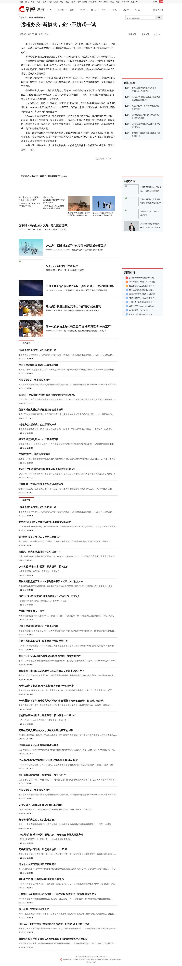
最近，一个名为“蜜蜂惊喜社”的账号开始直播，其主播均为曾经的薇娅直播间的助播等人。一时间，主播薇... (65, 824)
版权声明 (96, 959)
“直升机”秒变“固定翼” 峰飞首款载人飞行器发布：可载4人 (49, 596)
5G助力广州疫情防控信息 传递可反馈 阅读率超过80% (47, 394)
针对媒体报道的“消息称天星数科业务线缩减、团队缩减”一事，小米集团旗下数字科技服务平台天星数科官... (65, 899)
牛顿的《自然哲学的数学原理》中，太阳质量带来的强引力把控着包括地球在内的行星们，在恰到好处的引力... (67, 675)
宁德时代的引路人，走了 (31, 611)
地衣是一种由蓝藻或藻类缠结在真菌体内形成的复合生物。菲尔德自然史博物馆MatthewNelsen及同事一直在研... (68, 384)
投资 (73, 2)
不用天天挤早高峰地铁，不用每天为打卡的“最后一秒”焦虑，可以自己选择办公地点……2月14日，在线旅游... (66, 355)
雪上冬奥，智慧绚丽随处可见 (34, 909)
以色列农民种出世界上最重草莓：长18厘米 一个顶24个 (47, 715)
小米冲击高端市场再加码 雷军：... (142, 314)
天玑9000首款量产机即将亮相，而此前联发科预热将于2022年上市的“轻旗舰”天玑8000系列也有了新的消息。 (66, 586)
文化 (85, 2)
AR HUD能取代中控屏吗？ (62, 265)
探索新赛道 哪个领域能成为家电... (142, 278)
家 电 (72, 10)
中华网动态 (118, 959)
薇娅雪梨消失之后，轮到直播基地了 (37, 819)
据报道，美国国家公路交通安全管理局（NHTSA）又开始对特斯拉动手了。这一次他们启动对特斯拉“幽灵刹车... (68, 928)
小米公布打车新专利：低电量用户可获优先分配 (43, 641)
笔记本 (126, 10)
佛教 (100, 2)
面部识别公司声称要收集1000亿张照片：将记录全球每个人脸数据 (53, 938)
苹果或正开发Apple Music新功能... (142, 306)
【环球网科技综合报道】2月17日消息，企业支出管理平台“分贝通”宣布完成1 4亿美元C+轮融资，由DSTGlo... (66, 765)
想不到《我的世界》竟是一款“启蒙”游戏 (43, 225)
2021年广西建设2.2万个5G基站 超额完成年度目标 (76, 245)
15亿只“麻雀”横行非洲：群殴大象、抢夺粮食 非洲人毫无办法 (51, 834)
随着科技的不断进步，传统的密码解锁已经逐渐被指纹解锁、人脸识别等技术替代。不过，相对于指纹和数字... (67, 943)
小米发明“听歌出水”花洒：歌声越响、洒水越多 (43, 566)
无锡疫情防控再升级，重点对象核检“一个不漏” (43, 849)
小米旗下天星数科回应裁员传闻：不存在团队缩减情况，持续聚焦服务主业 (57, 894)
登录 (161, 2)
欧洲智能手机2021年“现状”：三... (142, 310)
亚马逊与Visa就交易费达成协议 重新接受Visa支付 (45, 522)
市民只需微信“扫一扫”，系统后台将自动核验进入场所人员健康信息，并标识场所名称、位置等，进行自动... (65, 705)
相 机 (137, 10)
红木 (106, 2)
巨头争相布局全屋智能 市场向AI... (142, 286)
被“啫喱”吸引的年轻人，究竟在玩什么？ (40, 536)
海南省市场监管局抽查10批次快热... (143, 294)
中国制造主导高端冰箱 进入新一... (142, 302)
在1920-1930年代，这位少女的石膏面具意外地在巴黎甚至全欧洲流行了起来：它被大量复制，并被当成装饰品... (68, 735)
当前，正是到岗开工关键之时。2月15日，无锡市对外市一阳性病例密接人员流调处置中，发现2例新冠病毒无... (67, 854)
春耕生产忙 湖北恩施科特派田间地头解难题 (41, 879)
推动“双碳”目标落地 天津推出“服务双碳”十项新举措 (46, 685)
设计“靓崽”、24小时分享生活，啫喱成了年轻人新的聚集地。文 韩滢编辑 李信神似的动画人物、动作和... (64, 541)
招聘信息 (89, 959)
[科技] (27, 9)
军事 (33, 2)
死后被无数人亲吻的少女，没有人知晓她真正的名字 (46, 730)
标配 (35, 154)
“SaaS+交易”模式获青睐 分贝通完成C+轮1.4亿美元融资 (48, 760)
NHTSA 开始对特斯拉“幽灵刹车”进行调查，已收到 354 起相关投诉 (54, 924)
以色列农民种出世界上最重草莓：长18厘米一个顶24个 (43, 720)
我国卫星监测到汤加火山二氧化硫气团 (39, 365)
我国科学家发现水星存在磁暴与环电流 (39, 745)
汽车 (38, 2)
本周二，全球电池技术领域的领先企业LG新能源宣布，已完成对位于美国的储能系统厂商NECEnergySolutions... (68, 661)
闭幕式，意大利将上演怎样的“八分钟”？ (40, 551)
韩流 (112, 2)
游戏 (44, 2)
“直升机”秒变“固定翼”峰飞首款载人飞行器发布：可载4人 (43, 601)
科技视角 (39, 17)
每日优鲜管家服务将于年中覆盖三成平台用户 (42, 775)
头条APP (134, 2)
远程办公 (30, 154)
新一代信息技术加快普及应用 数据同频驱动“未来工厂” (79, 326)
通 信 (82, 10)
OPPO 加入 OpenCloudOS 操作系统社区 (41, 805)
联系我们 (82, 959)
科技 (50, 2)
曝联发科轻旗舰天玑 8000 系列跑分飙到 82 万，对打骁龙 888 (51, 581)
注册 (155, 2)
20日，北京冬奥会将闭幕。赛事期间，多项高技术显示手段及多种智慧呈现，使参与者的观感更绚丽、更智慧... (67, 914)
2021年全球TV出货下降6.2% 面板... (143, 282)
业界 (128, 88)
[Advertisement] (60, 189)
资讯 (27, 2)
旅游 (56, 2)
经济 (62, 2)
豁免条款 (103, 959)
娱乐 (67, 2)
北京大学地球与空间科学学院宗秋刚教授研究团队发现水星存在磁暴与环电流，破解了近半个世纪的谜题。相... (67, 750)
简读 (117, 2)
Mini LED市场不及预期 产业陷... (141, 290)
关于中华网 (67, 959)
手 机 (104, 10)
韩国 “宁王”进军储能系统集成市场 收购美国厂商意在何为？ (50, 656)
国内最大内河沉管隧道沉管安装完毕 (37, 864)
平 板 (114, 10)
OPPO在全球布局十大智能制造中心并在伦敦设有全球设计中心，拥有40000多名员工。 (57, 809)
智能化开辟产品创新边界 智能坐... (142, 298)
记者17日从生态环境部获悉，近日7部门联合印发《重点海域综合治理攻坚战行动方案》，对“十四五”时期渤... (66, 414)
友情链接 (110, 959)
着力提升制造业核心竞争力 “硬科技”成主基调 (73, 306)
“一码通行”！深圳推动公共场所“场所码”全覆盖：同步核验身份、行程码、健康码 (61, 700)
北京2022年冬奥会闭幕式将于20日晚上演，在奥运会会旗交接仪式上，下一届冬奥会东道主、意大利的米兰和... (67, 556)
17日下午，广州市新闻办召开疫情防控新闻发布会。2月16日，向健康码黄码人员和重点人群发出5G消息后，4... (68, 399)
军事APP (125, 2)
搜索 (159, 17)
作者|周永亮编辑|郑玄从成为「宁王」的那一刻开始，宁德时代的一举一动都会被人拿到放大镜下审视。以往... (66, 616)
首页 (21, 2)
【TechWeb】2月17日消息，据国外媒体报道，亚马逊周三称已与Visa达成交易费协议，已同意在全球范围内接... (68, 526)
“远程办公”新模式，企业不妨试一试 (37, 350)
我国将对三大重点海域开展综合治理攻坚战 (41, 409)
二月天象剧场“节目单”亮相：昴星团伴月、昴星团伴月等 (80, 286)
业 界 (49, 10)
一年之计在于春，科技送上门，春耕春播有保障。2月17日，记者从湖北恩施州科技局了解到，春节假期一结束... (68, 884)
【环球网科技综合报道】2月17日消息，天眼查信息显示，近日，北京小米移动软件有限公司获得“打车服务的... (67, 646)
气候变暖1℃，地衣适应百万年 (34, 380)
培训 (79, 2)
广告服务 (75, 959)
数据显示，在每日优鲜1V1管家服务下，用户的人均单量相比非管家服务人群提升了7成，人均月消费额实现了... (67, 780)
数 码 (93, 10)
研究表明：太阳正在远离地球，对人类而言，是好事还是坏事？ (51, 670)
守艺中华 (92, 2)
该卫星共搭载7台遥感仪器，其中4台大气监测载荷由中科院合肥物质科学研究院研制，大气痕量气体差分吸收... (67, 370)
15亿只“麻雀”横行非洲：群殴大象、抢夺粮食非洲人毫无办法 (45, 839)
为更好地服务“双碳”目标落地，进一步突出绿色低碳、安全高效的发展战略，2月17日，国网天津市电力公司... (66, 690)
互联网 (61, 10)
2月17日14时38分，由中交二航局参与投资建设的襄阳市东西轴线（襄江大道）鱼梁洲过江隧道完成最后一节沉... (68, 869)
